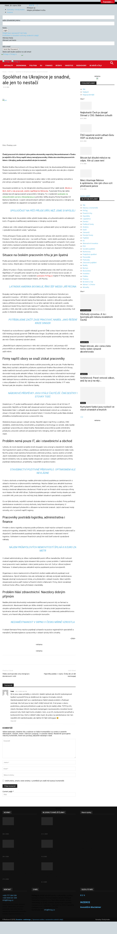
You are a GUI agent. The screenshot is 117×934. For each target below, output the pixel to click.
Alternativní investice (90, 243)
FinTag (85, 210)
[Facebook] (29, 5)
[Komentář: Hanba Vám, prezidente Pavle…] (58, 821)
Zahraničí (86, 232)
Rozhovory (81, 65)
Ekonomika (21, 65)
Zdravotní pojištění (89, 262)
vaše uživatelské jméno (11, 20)
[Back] (37, 5)
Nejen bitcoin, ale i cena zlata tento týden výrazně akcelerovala (95, 349)
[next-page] (82, 417)
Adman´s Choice (89, 284)
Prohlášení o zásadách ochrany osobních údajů (21, 35)
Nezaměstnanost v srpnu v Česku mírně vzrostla (43, 622)
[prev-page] (81, 417)
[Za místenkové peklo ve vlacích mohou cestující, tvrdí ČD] (58, 844)
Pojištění (86, 238)
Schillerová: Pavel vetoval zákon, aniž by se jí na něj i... (97, 379)
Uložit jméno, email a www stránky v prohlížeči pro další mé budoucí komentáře (34, 781)
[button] (111, 64)
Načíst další (84, 196)
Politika (33, 65)
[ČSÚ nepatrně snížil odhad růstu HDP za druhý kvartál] (97, 128)
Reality (85, 265)
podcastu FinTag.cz (45, 276)
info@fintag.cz (8, 900)
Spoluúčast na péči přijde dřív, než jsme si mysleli (42, 210)
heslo (5, 28)
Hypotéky (86, 216)
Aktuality (8, 65)
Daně (84, 230)
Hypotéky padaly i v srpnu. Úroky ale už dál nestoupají (60, 675)
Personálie (86, 257)
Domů (4, 72)
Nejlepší (86, 92)
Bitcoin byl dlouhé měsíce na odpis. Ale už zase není (95, 159)
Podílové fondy (88, 224)
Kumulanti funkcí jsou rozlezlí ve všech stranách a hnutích (97, 408)
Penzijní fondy (88, 235)
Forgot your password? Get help (15, 33)
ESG (84, 246)
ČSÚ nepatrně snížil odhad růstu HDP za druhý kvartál (97, 136)
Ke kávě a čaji (96, 65)
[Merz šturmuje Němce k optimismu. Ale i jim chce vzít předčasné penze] (97, 173)
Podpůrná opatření (90, 254)
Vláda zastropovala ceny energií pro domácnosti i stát (16, 675)
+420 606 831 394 (10, 898)
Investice (69, 65)
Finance (48, 65)
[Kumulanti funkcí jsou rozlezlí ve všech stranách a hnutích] (97, 395)
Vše (84, 89)
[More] (45, 92)
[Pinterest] (29, 92)
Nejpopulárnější (88, 95)
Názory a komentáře (90, 208)
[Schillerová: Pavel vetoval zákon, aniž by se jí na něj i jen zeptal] (97, 366)
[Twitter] (33, 5)
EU (41, 65)
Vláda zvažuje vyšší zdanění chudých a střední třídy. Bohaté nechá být (57, 876)
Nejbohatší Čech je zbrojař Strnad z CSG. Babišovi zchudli (96, 114)
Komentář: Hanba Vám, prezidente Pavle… (53, 829)
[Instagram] (31, 5)
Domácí (11, 72)
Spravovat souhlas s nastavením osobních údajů (48, 919)
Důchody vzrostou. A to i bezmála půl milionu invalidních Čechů (96, 317)
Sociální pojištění (89, 249)
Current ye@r (8, 791)
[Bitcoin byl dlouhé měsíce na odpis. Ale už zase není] (97, 151)
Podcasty (86, 260)
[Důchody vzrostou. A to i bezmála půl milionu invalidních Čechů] (97, 302)
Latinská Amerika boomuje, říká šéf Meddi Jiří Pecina (42, 286)
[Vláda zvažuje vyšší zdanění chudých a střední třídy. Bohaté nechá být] (58, 866)
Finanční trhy (87, 213)
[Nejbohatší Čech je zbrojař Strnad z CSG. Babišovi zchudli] (97, 106)
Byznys (59, 65)
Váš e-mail (6, 46)
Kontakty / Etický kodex (16, 9)
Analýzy (86, 227)
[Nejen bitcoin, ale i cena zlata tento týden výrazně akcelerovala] (97, 334)
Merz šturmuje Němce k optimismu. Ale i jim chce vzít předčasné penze (96, 183)
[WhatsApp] (34, 92)
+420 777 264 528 (10, 895)
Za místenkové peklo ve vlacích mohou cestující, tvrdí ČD (57, 852)
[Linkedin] (39, 92)
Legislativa (87, 219)
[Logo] (7, 61)
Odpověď (13, 721)
